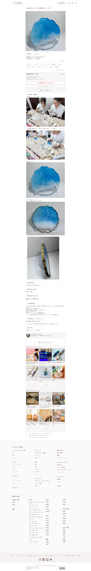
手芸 (36, 462)
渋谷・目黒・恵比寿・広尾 (34, 523)
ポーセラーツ (15, 487)
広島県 (64, 513)
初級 (59, 64)
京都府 (47, 544)
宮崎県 (64, 539)
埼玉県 (47, 506)
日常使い (57, 67)
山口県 (64, 516)
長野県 (47, 525)
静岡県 (47, 530)
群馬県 (47, 504)
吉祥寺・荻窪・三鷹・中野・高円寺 (36, 528)
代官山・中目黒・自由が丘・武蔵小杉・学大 (36, 502)
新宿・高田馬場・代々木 (34, 514)
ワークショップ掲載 (44, 555)
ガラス (36, 485)
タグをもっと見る (59, 69)
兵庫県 (64, 502)
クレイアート (38, 450)
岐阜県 (47, 527)
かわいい (28, 64)
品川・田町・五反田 (33, 530)
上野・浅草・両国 (33, 521)
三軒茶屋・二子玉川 (33, 525)
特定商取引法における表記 (70, 555)
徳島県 (64, 518)
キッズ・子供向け (61, 467)
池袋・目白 (31, 519)
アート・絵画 (38, 483)
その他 (58, 486)
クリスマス (33, 67)
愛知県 (47, 532)
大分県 (64, 537)
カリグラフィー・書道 (40, 452)
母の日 (39, 67)
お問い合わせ (36, 555)
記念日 (51, 67)
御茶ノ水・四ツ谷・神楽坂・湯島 (36, 516)
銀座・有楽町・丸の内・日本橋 (35, 537)
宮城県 (13, 504)
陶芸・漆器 (59, 450)
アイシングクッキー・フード (64, 469)
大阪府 (64, 499)
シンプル (41, 64)
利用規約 (51, 555)
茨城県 (47, 499)
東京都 (30, 499)
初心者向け (54, 64)
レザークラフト (38, 478)
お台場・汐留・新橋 (33, 541)
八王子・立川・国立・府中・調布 (36, 512)
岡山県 (64, 511)
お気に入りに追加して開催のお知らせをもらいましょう (50, 86)
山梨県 (47, 523)
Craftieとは (13, 555)
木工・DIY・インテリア (63, 462)
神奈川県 (48, 511)
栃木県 (47, 502)
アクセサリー (15, 476)
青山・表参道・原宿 (33, 535)
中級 (28, 67)
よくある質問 (29, 555)
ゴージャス (35, 64)
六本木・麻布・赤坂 (33, 532)
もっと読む (61, 60)
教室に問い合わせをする (46, 342)
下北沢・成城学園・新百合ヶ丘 (35, 510)
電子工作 (59, 464)
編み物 (58, 479)
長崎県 (64, 532)
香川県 (64, 520)
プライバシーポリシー (59, 555)
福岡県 (64, 530)
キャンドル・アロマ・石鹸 (18, 450)
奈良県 (64, 504)
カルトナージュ (61, 476)
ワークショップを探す (21, 555)
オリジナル (47, 64)
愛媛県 (64, 523)
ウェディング (45, 67)
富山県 (47, 518)
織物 (58, 455)
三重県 (47, 534)
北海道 (13, 502)
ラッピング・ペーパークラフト (42, 481)
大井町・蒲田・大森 (33, 505)
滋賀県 (47, 541)
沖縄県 (64, 541)
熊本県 (64, 534)
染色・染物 (59, 452)
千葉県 (47, 509)
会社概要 (78, 555)
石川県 (47, 520)
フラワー (14, 462)
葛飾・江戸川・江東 (33, 507)
